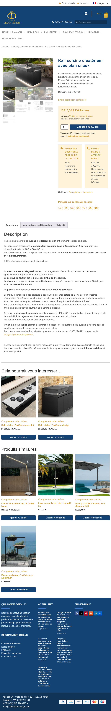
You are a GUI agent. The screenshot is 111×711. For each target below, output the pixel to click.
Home (5, 32)
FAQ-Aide (6, 650)
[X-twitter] (81, 613)
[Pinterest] (86, 613)
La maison (16, 32)
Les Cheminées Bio (72, 32)
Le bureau (33, 32)
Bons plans (9, 38)
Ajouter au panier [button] (18, 437)
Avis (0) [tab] (60, 225)
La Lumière (50, 32)
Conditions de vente (11, 643)
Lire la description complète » (72, 100)
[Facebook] (77, 613)
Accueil (4, 46)
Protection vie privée (11, 653)
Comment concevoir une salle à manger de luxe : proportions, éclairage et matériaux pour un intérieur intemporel (45, 648)
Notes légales (8, 647)
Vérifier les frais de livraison (81, 116)
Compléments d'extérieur (31, 46)
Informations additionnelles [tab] (37, 225)
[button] (86, 13)
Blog (21, 38)
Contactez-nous (9, 656)
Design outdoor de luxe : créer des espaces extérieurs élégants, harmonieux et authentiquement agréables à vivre (65, 621)
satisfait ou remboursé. (78, 136)
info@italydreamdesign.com (18, 334)
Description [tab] (12, 225)
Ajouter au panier (88, 127)
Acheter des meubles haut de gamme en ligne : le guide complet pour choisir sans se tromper (45, 619)
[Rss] (91, 613)
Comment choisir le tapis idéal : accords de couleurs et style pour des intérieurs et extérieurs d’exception (45, 675)
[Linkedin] (96, 613)
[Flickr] (100, 613)
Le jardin (93, 32)
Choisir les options (55, 518)
